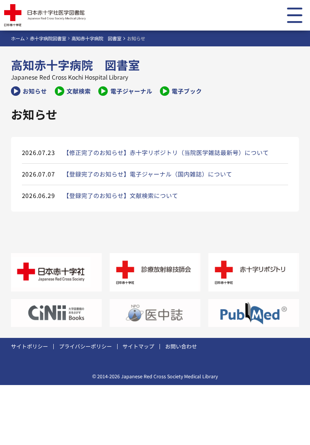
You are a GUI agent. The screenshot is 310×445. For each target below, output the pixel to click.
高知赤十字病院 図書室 (96, 38)
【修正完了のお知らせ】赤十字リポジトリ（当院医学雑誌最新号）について (166, 152)
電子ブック (187, 91)
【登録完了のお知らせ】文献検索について (120, 195)
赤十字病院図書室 (48, 38)
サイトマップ (138, 346)
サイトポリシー (29, 346)
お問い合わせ (181, 346)
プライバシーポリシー (85, 346)
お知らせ (35, 91)
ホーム (18, 38)
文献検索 (79, 91)
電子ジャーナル (131, 91)
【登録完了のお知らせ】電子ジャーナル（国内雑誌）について (147, 174)
